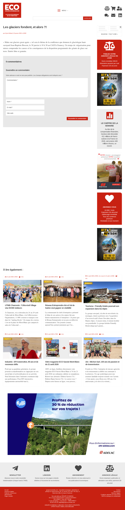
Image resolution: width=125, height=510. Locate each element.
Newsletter (15, 475)
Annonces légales (9, 491)
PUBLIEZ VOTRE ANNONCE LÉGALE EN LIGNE (109, 56)
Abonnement (78, 475)
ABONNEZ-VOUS (109, 207)
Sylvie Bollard (8, 33)
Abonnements (8, 494)
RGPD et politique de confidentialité (111, 496)
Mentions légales (115, 493)
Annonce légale (109, 475)
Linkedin (47, 475)
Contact (118, 490)
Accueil (7, 490)
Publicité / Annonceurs (10, 493)
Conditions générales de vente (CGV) (110, 494)
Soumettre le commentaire (77, 118)
